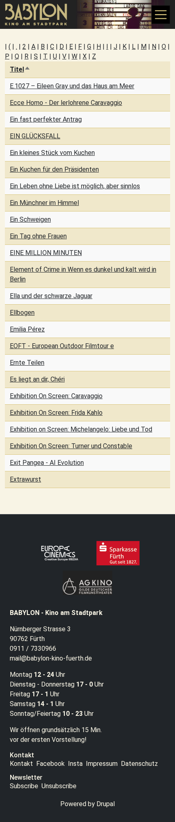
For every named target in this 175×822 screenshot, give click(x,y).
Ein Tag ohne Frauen (38, 236)
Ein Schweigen (30, 219)
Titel (20, 69)
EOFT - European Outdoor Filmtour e (62, 346)
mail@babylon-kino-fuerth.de (51, 658)
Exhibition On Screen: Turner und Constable (71, 446)
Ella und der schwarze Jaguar (51, 296)
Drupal (105, 804)
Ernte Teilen (27, 362)
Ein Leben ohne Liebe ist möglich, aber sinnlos (75, 186)
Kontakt (21, 763)
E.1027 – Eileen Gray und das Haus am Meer (72, 86)
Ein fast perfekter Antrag (46, 119)
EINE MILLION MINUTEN (46, 253)
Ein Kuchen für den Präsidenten (54, 169)
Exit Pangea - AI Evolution (47, 463)
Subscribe (24, 786)
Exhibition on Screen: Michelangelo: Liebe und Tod (81, 429)
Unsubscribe (59, 786)
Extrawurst (25, 479)
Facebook (50, 763)
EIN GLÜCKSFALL (35, 136)
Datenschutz (139, 763)
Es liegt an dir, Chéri (37, 379)
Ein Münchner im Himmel (44, 203)
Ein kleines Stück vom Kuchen (52, 153)
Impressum (102, 763)
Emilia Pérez (27, 329)
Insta (75, 763)
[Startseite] (39, 14)
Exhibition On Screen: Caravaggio (56, 396)
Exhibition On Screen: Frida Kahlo (56, 412)
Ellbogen (22, 312)
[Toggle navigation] (160, 14)
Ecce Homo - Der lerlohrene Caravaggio (66, 103)
